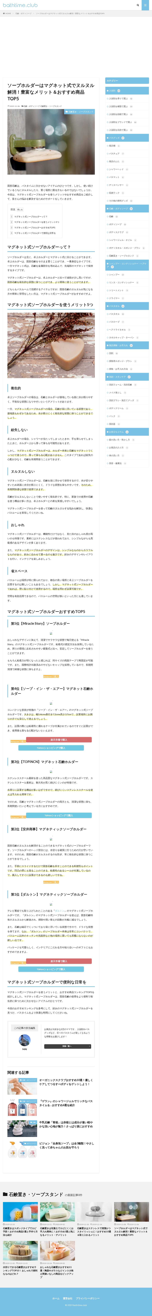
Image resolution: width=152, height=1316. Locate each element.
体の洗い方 (116, 455)
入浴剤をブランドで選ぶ (122, 122)
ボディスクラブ (118, 232)
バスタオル (116, 306)
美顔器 (114, 424)
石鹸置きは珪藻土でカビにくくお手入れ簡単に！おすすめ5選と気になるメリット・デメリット (57, 1231)
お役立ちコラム (118, 432)
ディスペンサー (118, 185)
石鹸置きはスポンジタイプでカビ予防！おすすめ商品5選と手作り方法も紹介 (20, 1231)
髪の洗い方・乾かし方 (121, 439)
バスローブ (116, 321)
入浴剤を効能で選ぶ (120, 114)
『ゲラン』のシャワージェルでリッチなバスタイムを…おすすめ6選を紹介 (66, 1103)
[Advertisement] (76, 46)
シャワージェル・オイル (122, 240)
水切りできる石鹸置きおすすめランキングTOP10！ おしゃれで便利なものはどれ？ (20, 1270)
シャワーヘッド (118, 169)
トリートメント (118, 290)
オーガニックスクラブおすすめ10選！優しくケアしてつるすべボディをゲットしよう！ (66, 1082)
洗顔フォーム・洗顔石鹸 (122, 384)
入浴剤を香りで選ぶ (120, 98)
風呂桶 (114, 145)
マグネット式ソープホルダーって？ (29, 216)
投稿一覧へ (66, 1046)
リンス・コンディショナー (123, 282)
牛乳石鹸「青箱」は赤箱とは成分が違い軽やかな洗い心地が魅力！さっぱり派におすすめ (66, 1124)
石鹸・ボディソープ (23, 13)
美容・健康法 (117, 463)
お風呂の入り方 (118, 447)
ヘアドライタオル (119, 329)
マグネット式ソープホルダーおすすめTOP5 (33, 227)
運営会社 (67, 1298)
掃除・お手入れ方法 (120, 369)
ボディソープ (31, 1143)
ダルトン (59, 910)
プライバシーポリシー (88, 1298)
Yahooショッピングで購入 (51, 747)
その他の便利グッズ (120, 200)
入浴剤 (114, 90)
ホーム (56, 1298)
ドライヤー (116, 298)
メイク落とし (117, 392)
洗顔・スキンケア (119, 376)
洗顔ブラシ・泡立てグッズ (123, 400)
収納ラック (116, 193)
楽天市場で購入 (59, 739)
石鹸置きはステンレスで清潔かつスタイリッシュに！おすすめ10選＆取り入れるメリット (94, 1231)
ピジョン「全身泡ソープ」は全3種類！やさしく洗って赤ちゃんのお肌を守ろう (66, 1145)
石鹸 (34, 1122)
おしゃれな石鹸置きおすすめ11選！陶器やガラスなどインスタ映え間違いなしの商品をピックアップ (56, 1272)
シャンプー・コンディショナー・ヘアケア (127, 265)
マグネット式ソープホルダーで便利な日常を (33, 233)
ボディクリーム (118, 408)
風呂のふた (116, 161)
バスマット (116, 177)
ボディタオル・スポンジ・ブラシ (126, 248)
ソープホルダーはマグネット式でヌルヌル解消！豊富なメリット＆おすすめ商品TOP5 (70, 13)
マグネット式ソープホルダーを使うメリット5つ (35, 222)
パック (114, 416)
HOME (8, 13)
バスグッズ (116, 137)
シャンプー (116, 274)
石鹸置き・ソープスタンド (51, 106)
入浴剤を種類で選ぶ (120, 106)
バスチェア (116, 153)
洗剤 (113, 353)
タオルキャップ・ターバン (123, 337)
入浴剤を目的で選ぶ (120, 130)
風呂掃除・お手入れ (120, 345)
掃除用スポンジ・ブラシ (122, 361)
